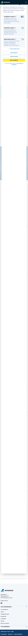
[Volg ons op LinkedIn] (1, 603)
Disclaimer (10, 634)
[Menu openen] (25, 2)
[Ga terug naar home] (7, 590)
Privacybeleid (4, 634)
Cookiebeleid (13, 64)
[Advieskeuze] (5, 2)
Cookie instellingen (18, 634)
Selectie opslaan (14, 56)
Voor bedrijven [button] (5, 626)
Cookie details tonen (15, 48)
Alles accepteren (14, 60)
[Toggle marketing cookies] (22, 28)
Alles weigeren (14, 52)
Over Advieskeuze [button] (6, 607)
